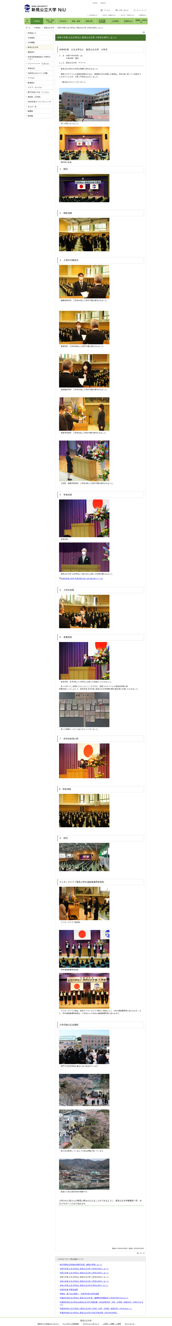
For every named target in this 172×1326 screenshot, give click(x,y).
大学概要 (31, 42)
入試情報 (115, 21)
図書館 (30, 111)
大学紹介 (37, 21)
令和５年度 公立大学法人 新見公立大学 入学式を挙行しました (84, 1273)
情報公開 (89, 21)
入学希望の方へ (93, 15)
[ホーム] (55, 8)
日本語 (95, 3)
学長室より (32, 33)
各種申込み (128, 21)
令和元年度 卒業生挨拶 (69, 1290)
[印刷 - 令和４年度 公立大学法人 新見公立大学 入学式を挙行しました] (144, 32)
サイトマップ (141, 10)
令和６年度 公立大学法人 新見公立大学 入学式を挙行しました (84, 1269)
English (103, 3)
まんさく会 (32, 106)
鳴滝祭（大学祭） (35, 97)
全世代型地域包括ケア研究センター (39, 58)
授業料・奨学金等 (141, 21)
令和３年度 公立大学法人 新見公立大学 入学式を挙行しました (84, 1281)
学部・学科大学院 (50, 21)
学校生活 (31, 68)
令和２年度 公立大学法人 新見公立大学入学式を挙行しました (84, 1285)
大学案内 (31, 38)
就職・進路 (76, 21)
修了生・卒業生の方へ (128, 15)
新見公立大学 (49, 28)
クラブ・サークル (35, 87)
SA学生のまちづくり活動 (38, 73)
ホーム (27, 22)
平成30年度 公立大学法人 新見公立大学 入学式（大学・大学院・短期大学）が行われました (96, 1309)
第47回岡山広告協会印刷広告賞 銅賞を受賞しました (81, 1265)
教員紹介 (31, 83)
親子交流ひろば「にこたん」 (39, 92)
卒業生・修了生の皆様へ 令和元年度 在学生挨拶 (79, 1294)
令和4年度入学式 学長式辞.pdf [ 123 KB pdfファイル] (82, 579)
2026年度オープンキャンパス (39, 102)
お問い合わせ (123, 10)
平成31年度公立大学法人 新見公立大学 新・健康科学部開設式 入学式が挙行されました (94, 1298)
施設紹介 (31, 52)
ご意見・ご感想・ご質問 (112, 1324)
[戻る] (141, 1253)
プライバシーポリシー (91, 1324)
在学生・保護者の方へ (110, 15)
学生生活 (63, 21)
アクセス (107, 10)
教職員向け (143, 15)
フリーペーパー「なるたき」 (39, 64)
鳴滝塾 (30, 116)
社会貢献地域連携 (102, 21)
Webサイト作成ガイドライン (48, 1324)
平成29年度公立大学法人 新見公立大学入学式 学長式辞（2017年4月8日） (89, 1313)
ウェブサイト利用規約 (71, 1324)
